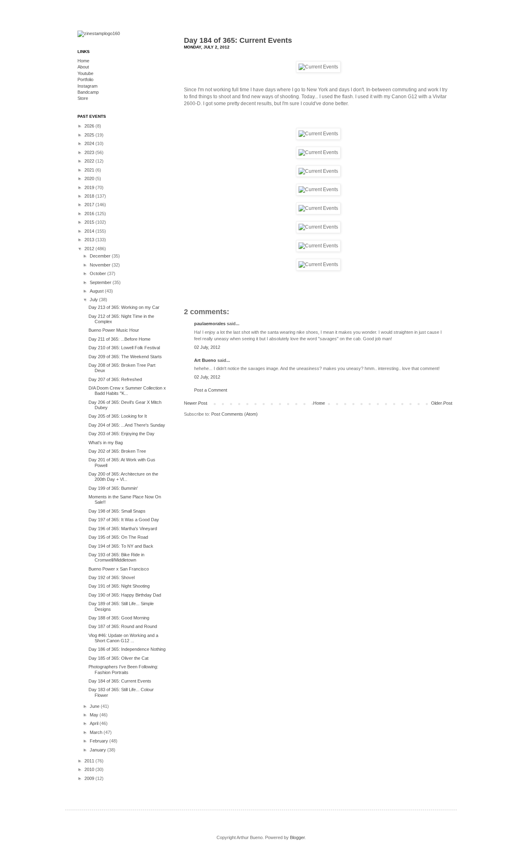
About (83, 66)
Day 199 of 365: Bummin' (113, 488)
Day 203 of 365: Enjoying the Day (121, 433)
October (98, 273)
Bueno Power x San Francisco (118, 568)
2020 (89, 178)
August (97, 291)
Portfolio (85, 79)
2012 (89, 248)
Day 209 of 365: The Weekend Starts (125, 356)
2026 (89, 125)
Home (319, 403)
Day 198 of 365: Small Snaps (117, 511)
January (98, 749)
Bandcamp (88, 92)
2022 (89, 161)
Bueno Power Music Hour (113, 330)
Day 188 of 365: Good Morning (118, 617)
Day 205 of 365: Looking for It (117, 416)
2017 (89, 204)
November (101, 264)
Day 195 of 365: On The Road (118, 537)
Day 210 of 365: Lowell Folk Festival (124, 347)
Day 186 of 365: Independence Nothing (127, 649)
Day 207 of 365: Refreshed (115, 379)
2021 (89, 169)
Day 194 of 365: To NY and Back (120, 546)
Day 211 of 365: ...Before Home (119, 339)
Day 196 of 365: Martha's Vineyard (122, 528)
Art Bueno (205, 360)
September (101, 282)
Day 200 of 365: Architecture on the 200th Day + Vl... (123, 476)
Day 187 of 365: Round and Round (122, 626)
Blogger (297, 837)
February (99, 740)
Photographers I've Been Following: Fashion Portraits (123, 669)
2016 (89, 213)
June (95, 706)
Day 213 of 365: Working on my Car (123, 307)
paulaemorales (210, 323)
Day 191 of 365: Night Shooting (119, 586)
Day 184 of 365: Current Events (238, 40)
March (97, 732)
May (95, 714)
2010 (89, 769)
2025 (89, 134)
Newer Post (195, 403)
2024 (89, 143)
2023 (89, 152)
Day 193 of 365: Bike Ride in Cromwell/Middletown (116, 557)
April (95, 723)
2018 (89, 196)
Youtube (85, 73)
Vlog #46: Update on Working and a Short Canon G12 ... (123, 638)
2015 (89, 222)
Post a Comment (210, 390)
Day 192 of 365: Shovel (111, 577)
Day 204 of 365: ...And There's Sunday (126, 425)
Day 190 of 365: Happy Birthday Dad (124, 595)
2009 (89, 778)
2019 (89, 187)
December (101, 255)
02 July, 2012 (207, 347)
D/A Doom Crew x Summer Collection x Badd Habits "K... (127, 391)
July (94, 299)
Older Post (441, 403)
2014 (89, 231)
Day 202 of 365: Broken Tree (117, 451)
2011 (89, 760)
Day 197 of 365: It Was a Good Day (123, 519)
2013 (89, 239)
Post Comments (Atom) (234, 414)
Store (82, 98)
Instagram (87, 86)
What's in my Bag (105, 442)
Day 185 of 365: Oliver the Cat (118, 658)
